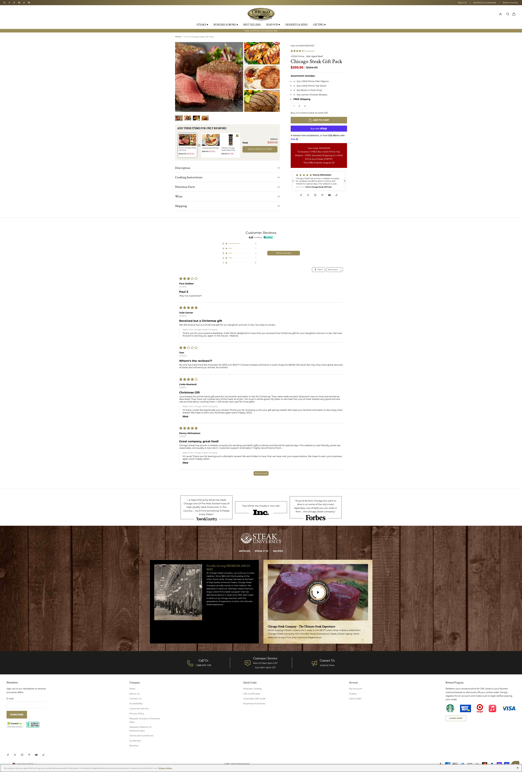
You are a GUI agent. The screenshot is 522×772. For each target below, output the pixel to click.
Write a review (283, 253)
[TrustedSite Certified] (15, 724)
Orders (352, 693)
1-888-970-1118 (203, 665)
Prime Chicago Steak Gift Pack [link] (187, 149)
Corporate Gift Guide (254, 698)
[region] (261, 768)
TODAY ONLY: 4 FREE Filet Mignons (261, 32)
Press (132, 688)
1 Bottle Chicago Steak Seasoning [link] (228, 149)
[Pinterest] (14, 3)
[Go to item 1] (179, 118)
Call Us (203, 660)
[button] (297, 51)
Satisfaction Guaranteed (484, 2)
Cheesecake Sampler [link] (210, 148)
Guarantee (135, 740)
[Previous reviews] (293, 181)
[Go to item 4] (205, 118)
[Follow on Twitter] (308, 195)
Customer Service (139, 708)
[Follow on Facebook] (301, 195)
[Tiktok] (24, 3)
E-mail (10, 698)
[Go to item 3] (196, 118)
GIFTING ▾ (319, 24)
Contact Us (327, 660)
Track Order (355, 698)
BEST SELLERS (252, 24)
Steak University (510, 2)
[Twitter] (4, 3)
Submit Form (327, 665)
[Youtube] (29, 3)
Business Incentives (254, 703)
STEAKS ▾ (202, 24)
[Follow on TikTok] (336, 195)
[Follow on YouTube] (329, 195)
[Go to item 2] (187, 118)
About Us (462, 2)
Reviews (134, 745)
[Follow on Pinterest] (322, 195)
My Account (355, 688)
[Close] (518, 768)
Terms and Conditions (141, 735)
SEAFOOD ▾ (273, 24)
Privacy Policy (136, 713)
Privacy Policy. (165, 768)
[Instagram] (19, 3)
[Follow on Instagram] (315, 195)
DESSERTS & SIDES (296, 24)
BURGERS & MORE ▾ (226, 24)
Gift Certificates (251, 693)
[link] (187, 140)
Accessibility (136, 703)
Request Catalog (252, 688)
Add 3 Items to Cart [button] (260, 149)
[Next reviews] (344, 181)
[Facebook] (9, 3)
